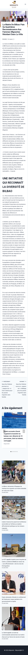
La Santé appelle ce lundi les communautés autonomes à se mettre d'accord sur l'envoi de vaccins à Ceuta (13, 635)
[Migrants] (14, 4)
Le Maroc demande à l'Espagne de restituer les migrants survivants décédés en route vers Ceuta (14, 488)
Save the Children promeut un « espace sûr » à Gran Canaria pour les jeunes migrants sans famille (7, 389)
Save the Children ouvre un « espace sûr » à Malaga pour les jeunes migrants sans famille (21, 388)
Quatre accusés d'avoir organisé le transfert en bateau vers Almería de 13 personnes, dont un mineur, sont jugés (13, 436)
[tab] (10, 451)
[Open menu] (25, 4)
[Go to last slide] (4, 431)
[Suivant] (24, 431)
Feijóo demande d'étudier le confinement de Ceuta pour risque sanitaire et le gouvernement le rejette (14, 599)
